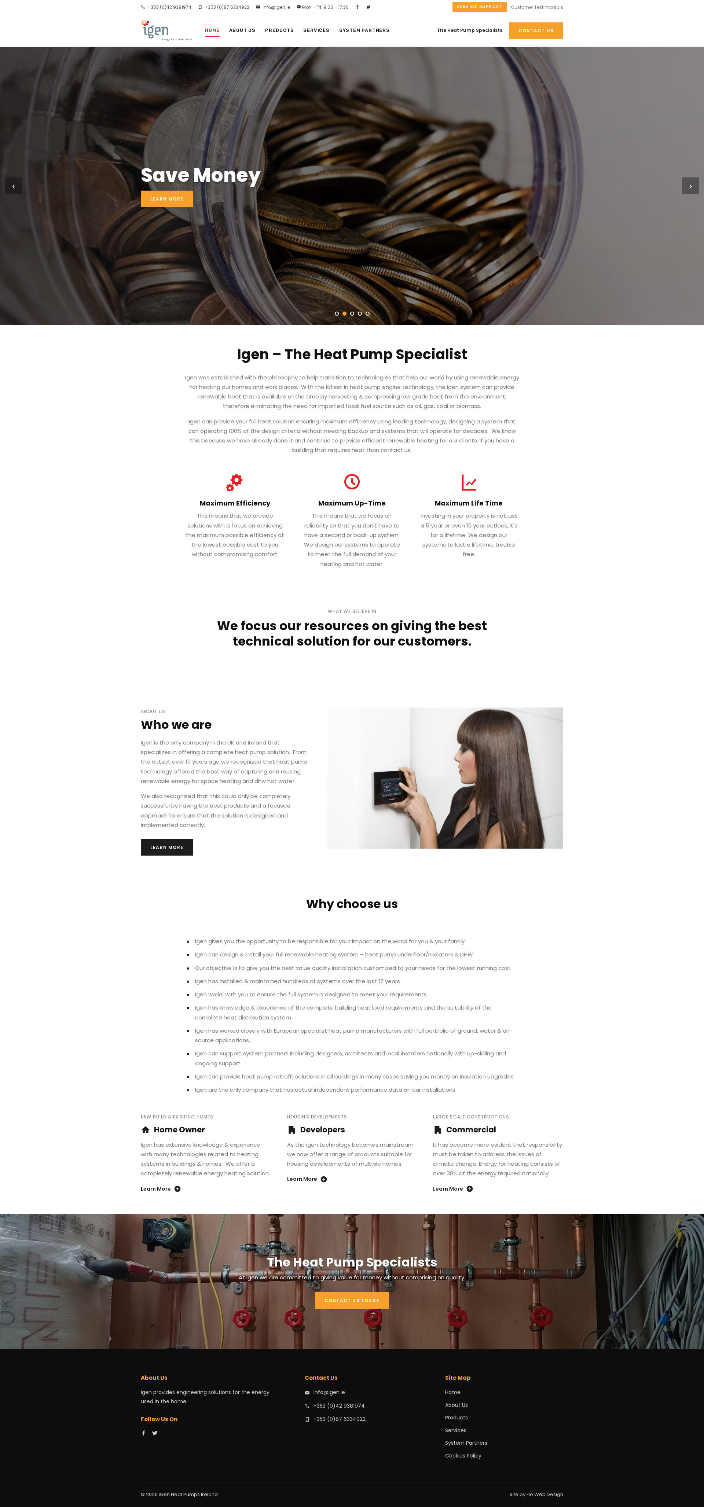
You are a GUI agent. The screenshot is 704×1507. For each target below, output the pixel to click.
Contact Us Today (352, 1300)
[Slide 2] (344, 314)
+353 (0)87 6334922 (227, 7)
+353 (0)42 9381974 (169, 7)
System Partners (364, 30)
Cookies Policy (463, 1455)
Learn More (166, 199)
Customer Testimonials (537, 7)
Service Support (480, 7)
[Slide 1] (337, 314)
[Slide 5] (368, 314)
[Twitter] (368, 7)
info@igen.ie (276, 7)
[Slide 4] (360, 314)
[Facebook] (357, 7)
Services (316, 30)
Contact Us (536, 30)
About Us (242, 30)
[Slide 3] (352, 314)
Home (212, 30)
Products (279, 30)
